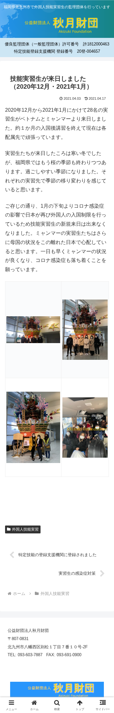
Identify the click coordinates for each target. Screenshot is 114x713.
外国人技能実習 (25, 529)
